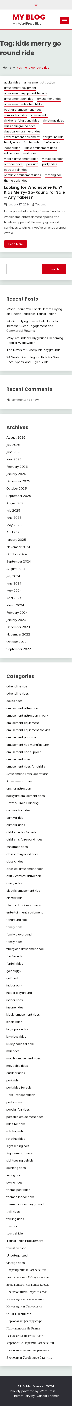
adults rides (12, 82)
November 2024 (18, 547)
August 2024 (15, 569)
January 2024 (16, 620)
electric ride (14, 898)
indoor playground (19, 993)
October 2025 (16, 488)
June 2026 (13, 452)
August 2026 (15, 437)
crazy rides (14, 883)
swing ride (13, 1175)
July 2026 (13, 445)
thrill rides (13, 1211)
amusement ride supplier (23, 752)
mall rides (30, 153)
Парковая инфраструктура (24, 1321)
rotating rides (15, 1139)
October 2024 (16, 554)
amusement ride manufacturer (27, 745)
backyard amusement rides (23, 109)
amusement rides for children (24, 104)
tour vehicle (14, 1233)
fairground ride (53, 137)
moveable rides (52, 159)
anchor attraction (18, 788)
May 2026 (14, 459)
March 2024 (15, 605)
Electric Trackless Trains (23, 905)
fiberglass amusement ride (25, 949)
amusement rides (49, 99)
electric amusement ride (23, 890)
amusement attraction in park (27, 715)
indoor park (14, 985)
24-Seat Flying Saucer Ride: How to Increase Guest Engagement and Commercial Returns (32, 326)
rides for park (15, 1124)
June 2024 (13, 583)
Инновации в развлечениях (25, 1299)
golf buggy (13, 971)
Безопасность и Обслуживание (27, 1277)
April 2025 (14, 532)
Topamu (41, 204)
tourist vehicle (16, 1248)
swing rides (14, 1182)
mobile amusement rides (21, 159)
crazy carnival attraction (23, 876)
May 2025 (14, 525)
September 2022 (18, 649)
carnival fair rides (15, 115)
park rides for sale (19, 1087)
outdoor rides (13, 164)
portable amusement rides (22, 175)
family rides (12, 142)
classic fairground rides (20, 126)
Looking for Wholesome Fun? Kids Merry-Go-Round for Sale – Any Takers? (34, 192)
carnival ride (39, 115)
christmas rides (53, 120)
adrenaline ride (16, 686)
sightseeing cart (17, 1146)
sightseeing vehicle (20, 1160)
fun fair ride (32, 142)
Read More (15, 244)
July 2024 (13, 576)
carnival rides (15, 825)
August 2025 (15, 503)
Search (54, 269)
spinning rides (16, 1168)
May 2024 (14, 590)
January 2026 (16, 474)
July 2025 (13, 510)
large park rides (17, 1029)
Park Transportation (20, 1095)
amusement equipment (20, 88)
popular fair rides (15, 170)
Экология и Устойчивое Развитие (29, 1357)
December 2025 (18, 481)
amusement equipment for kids (25, 93)
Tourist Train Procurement (24, 1241)
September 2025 (18, 496)
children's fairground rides (21, 120)
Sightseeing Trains (19, 1153)
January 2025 (16, 540)
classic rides (14, 861)
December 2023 (18, 627)
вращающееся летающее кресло (27, 1284)
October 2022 (16, 642)
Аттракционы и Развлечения (26, 1270)
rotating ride (53, 175)
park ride (32, 164)
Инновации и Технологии (24, 1306)
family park (14, 927)
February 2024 (17, 612)
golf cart (12, 978)
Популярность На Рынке (23, 1328)
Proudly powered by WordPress (33, 1391)
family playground (19, 934)
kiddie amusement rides (40, 148)
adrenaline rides (17, 693)
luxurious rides (16, 1036)
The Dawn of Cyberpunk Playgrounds (33, 350)
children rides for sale (21, 832)
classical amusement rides (22, 131)
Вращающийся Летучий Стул (26, 1292)
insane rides (14, 1007)
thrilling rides (15, 1219)
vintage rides (15, 1263)
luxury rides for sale (20, 1044)
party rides (49, 164)
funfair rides (51, 142)
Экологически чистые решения (27, 1350)
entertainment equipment (22, 137)
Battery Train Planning (22, 803)
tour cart (12, 1226)
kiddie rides (12, 153)
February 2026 (17, 467)
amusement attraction (39, 82)
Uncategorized (17, 1255)
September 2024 (18, 561)
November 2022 (18, 634)
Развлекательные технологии (26, 1336)
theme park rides (15, 180)
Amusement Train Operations (27, 774)
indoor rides (12, 148)
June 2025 (13, 517)
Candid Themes (48, 1396)
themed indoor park (20, 1197)
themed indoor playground (25, 1204)
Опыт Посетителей (19, 1314)
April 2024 (14, 598)
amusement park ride (18, 99)
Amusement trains (19, 781)
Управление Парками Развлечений (30, 1343)
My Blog (29, 17)
